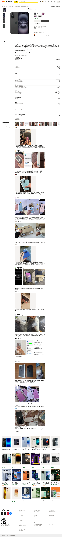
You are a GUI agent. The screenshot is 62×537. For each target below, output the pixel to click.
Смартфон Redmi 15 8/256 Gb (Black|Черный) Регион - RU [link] (6, 466)
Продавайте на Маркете (37, 525)
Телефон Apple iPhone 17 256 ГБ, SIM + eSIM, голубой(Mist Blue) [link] (26, 450)
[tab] (4, 4)
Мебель (20, 511)
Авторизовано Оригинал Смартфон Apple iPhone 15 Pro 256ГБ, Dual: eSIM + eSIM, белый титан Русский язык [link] (26, 500)
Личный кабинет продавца (38, 524)
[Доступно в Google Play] (5, 514)
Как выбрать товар (37, 510)
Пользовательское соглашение (10, 535)
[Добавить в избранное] (10, 437)
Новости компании (51, 510)
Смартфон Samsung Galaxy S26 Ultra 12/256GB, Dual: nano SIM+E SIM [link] (46, 466)
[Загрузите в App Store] (2, 514)
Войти (59, 1)
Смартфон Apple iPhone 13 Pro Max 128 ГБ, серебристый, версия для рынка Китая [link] (36, 450)
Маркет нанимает (51, 515)
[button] (45, 13)
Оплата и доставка (36, 511)
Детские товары (21, 530)
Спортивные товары (22, 526)
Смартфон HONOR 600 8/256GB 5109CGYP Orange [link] (16, 500)
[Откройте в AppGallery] (8, 514)
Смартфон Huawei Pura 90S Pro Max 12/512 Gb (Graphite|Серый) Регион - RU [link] (6, 450)
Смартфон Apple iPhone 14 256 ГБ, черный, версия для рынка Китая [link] (45, 450)
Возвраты (35, 515)
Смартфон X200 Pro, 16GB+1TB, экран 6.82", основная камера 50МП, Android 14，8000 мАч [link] (15, 483)
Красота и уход (21, 520)
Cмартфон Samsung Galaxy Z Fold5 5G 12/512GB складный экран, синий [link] (6, 483)
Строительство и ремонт (22, 529)
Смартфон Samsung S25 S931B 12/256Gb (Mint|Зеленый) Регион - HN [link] (45, 500)
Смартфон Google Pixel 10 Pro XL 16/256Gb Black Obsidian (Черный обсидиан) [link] (55, 466)
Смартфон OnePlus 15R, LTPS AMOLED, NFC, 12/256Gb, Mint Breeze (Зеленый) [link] (36, 500)
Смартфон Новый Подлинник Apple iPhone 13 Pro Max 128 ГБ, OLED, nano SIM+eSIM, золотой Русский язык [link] (6, 500)
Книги (20, 524)
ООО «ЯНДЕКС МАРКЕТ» (57, 534)
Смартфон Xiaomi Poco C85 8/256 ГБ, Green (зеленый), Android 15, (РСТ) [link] (45, 483)
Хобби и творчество (22, 521)
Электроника (21, 515)
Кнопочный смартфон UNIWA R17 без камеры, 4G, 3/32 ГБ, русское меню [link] (36, 466)
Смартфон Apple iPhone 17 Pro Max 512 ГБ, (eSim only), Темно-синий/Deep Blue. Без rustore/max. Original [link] (16, 450)
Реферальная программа (52, 511)
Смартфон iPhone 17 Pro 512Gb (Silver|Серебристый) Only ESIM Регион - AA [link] (55, 483)
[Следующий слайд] (31, 23)
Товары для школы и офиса (22, 525)
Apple (35, 8)
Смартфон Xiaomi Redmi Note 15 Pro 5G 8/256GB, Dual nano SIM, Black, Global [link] (55, 450)
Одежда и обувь (21, 516)
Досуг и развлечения (22, 510)
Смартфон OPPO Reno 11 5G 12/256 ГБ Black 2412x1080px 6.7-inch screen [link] (55, 500)
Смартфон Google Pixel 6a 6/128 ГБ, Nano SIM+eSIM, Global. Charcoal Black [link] (25, 466)
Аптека (20, 519)
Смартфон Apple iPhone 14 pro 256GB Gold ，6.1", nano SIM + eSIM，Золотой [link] (16, 466)
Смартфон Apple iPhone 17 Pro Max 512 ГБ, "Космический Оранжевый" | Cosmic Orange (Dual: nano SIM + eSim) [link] (26, 483)
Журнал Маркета (36, 516)
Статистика (3, 535)
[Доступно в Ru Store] (10, 514)
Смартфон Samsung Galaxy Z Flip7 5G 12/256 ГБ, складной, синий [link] (36, 483)
